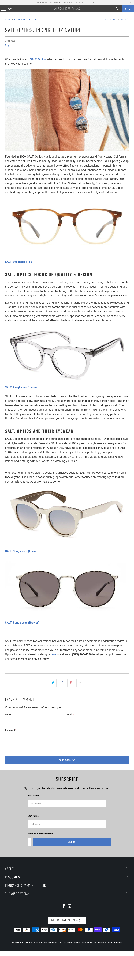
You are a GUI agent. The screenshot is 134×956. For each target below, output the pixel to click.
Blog (7, 45)
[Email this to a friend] (80, 683)
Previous (112, 19)
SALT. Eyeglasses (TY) (19, 261)
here (53, 654)
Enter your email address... (41, 833)
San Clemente (99, 942)
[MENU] (1, 8)
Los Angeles (74, 942)
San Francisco (115, 942)
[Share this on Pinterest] (71, 683)
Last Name (33, 816)
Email (70, 714)
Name (9, 714)
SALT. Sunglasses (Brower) (22, 622)
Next (123, 19)
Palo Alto (86, 942)
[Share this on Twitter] (53, 683)
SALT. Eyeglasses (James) (21, 387)
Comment (10, 730)
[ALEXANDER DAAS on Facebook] (63, 906)
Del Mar (62, 942)
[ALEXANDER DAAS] (67, 8)
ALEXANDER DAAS (29, 942)
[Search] (117, 8)
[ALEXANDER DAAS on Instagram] (70, 906)
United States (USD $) (65, 920)
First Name (33, 795)
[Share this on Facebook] (62, 683)
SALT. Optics (38, 59)
